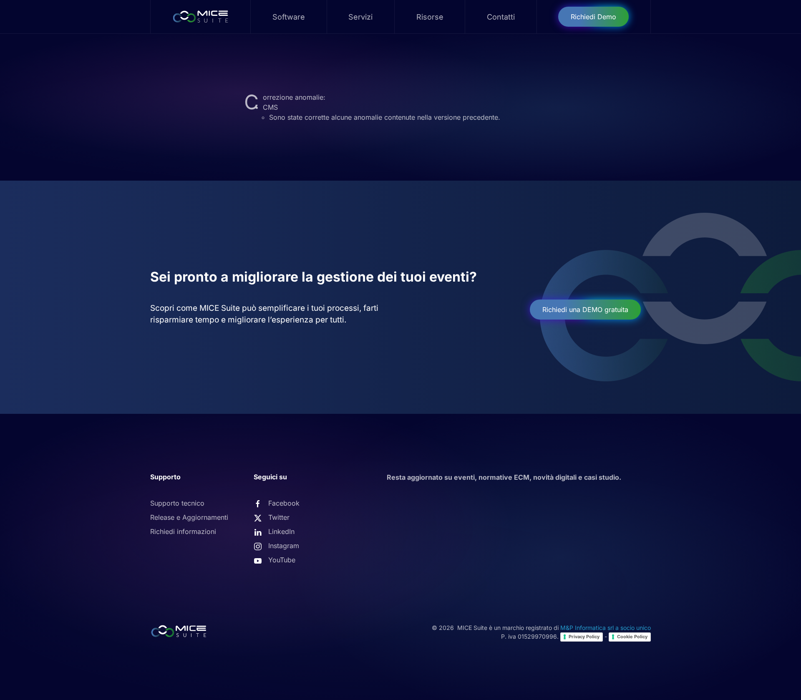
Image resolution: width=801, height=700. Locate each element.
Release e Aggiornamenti (189, 517)
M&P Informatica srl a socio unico (605, 627)
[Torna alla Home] (201, 16)
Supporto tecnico (177, 503)
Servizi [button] (360, 17)
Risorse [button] (429, 17)
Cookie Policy (632, 637)
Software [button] (288, 17)
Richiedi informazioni (183, 531)
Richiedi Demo (593, 17)
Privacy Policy (584, 637)
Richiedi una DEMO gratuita (585, 309)
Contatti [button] (501, 17)
